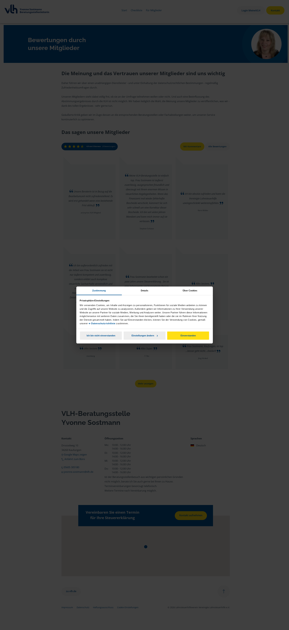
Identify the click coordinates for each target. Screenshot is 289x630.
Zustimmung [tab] (99, 290)
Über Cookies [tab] (190, 290)
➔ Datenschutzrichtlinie (101, 323)
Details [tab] (144, 290)
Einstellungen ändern (143, 335)
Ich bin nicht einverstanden (101, 335)
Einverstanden (188, 335)
